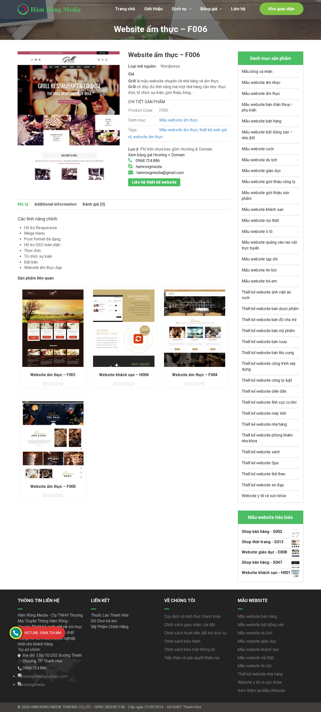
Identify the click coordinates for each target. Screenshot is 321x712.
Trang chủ (125, 8)
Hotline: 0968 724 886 (43, 633)
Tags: (132, 129)
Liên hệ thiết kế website (154, 182)
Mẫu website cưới (258, 149)
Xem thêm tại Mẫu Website (261, 690)
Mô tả (23, 204)
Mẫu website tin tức (259, 270)
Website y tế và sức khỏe (264, 495)
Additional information (55, 204)
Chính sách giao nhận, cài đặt (189, 624)
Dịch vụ (179, 8)
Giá (131, 74)
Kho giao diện (281, 8)
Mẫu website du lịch (259, 160)
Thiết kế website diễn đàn (264, 391)
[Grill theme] (69, 115)
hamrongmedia (148, 166)
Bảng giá (208, 8)
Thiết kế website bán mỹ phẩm (268, 330)
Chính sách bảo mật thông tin (189, 649)
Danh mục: (137, 120)
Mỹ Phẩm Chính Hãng (109, 626)
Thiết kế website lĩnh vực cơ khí (269, 402)
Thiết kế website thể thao (263, 474)
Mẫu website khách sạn (262, 209)
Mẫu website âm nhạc (261, 82)
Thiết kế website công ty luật (267, 380)
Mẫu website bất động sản (261, 624)
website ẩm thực (148, 136)
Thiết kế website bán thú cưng (268, 352)
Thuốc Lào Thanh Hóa (109, 615)
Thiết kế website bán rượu (264, 341)
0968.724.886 (147, 160)
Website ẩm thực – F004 (194, 374)
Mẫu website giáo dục (261, 170)
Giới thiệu (153, 8)
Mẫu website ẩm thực (178, 120)
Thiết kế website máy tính (264, 413)
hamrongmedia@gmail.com (160, 172)
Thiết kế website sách (261, 452)
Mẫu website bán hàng (261, 121)
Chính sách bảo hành (182, 641)
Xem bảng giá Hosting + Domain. (156, 155)
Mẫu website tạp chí (260, 259)
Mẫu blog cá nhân (257, 71)
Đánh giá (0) (94, 204)
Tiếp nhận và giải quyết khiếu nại (191, 657)
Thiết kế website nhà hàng (264, 424)
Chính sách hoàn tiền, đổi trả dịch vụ (195, 633)
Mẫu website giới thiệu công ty (268, 181)
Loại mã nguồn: (142, 66)
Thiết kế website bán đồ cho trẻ (269, 319)
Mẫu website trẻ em (259, 281)
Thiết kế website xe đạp (263, 485)
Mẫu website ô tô (257, 231)
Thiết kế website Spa (260, 463)
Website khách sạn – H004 (124, 374)
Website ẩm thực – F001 (53, 374)
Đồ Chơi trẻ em (104, 621)
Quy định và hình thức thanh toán (192, 616)
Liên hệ (238, 8)
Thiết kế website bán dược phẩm (270, 308)
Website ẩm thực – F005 (53, 486)
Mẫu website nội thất (260, 220)
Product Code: (140, 110)
